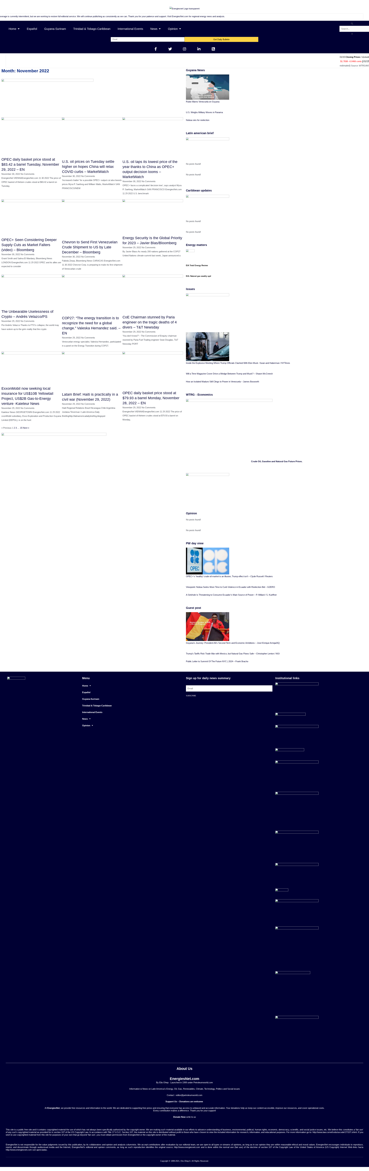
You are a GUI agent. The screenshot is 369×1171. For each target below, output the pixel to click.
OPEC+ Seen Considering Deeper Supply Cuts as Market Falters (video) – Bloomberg (29, 245)
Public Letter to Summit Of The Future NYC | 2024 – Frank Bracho (217, 661)
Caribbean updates (199, 190)
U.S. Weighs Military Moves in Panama (204, 112)
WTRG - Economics (199, 394)
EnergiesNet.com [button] (176, 16)
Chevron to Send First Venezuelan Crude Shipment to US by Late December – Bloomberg (89, 247)
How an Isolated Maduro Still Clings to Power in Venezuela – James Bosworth (222, 381)
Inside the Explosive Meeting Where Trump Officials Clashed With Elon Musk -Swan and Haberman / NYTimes (238, 363)
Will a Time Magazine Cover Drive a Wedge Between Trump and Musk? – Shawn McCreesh (229, 373)
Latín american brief (200, 133)
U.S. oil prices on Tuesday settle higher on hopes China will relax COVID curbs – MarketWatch (88, 166)
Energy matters (196, 245)
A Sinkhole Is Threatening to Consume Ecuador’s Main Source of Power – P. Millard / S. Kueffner (231, 595)
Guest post (193, 607)
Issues (190, 289)
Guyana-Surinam (55, 28)
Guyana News (195, 70)
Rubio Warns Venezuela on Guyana (202, 101)
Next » (26, 428)
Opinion (173, 28)
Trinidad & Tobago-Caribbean (91, 28)
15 (21, 428)
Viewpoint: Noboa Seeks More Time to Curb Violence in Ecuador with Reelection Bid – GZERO (230, 587)
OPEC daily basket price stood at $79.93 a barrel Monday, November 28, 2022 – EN (151, 398)
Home (12, 28)
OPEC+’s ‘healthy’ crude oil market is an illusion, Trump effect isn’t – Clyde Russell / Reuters (229, 576)
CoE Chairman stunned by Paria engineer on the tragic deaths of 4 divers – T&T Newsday (150, 322)
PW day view (195, 543)
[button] (352, 24)
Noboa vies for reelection (197, 120)
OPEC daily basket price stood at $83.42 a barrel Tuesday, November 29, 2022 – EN (30, 164)
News (153, 28)
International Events (130, 28)
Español (32, 28)
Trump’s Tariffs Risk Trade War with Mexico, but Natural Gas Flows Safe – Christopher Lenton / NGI (233, 653)
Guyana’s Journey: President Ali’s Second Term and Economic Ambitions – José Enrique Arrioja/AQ (233, 643)
